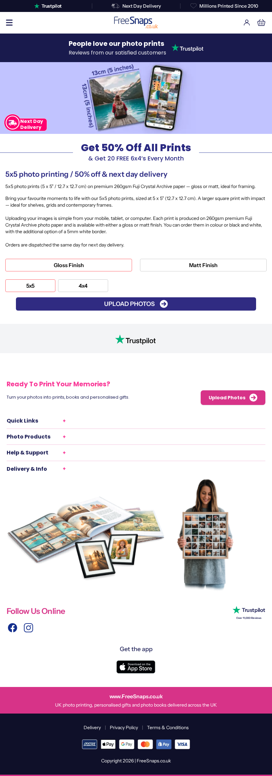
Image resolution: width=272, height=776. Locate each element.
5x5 (30, 285)
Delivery (92, 727)
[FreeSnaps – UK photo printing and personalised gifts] (136, 23)
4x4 (83, 285)
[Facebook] (13, 628)
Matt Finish (203, 265)
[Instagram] (28, 628)
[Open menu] (9, 22)
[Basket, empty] (261, 22)
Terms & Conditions (168, 727)
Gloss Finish (69, 265)
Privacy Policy (124, 727)
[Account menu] (246, 22)
